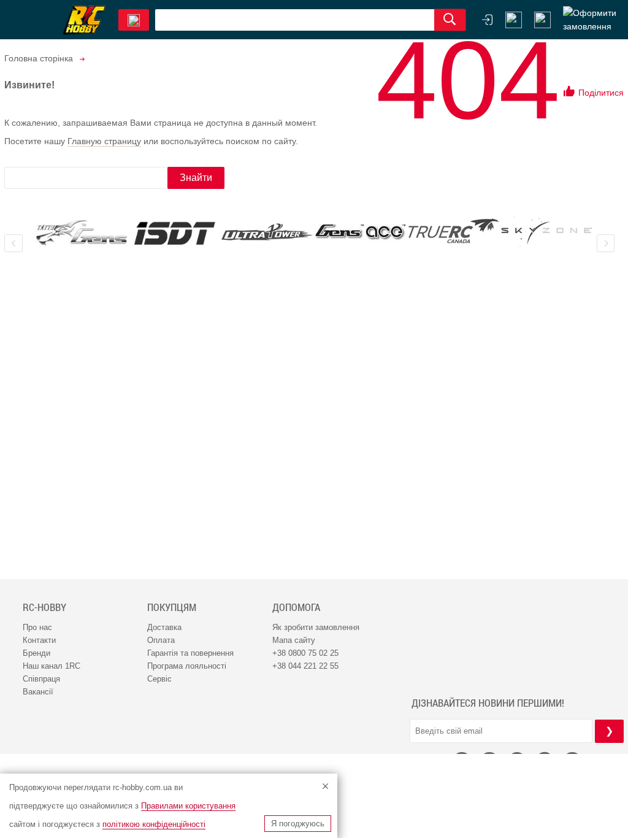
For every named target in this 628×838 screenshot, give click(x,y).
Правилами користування (188, 805)
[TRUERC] (453, 231)
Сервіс (159, 678)
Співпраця (41, 678)
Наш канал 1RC (51, 666)
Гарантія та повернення (190, 653)
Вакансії (38, 691)
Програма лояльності (186, 666)
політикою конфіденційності (153, 824)
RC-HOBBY (44, 607)
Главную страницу (104, 141)
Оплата (161, 640)
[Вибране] (542, 20)
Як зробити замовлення (315, 627)
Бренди (36, 653)
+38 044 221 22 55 (305, 666)
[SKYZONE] (546, 231)
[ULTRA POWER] (267, 233)
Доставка (164, 627)
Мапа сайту (293, 640)
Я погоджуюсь (297, 823)
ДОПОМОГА (296, 607)
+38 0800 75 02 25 (305, 653)
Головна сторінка (38, 58)
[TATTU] (81, 233)
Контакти (39, 640)
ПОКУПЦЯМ (171, 607)
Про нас (37, 627)
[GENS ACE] (360, 233)
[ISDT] (174, 233)
